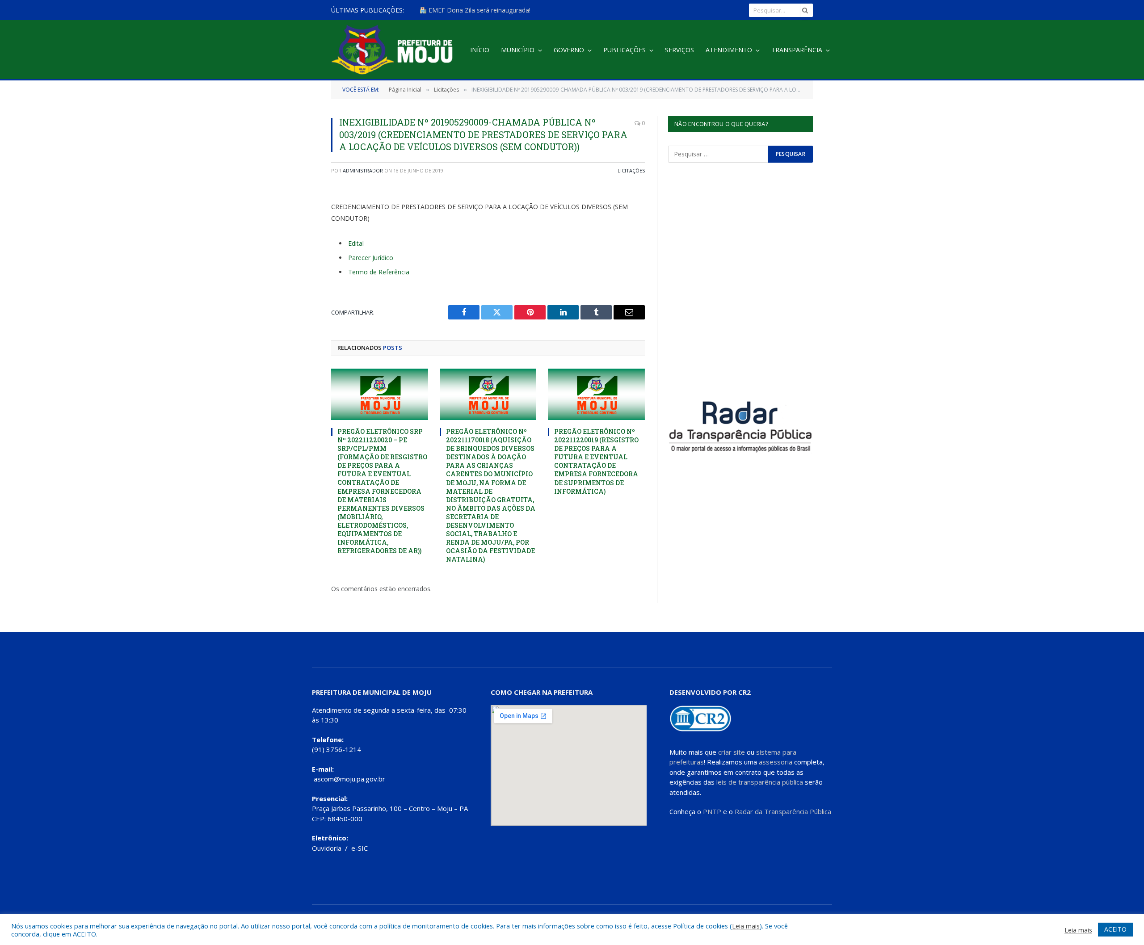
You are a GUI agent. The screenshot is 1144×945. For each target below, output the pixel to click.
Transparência (796, 50)
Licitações (631, 170)
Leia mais (746, 925)
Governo (569, 50)
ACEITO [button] (1115, 929)
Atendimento (729, 50)
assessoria (775, 761)
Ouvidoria (326, 848)
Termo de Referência (378, 272)
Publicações (624, 50)
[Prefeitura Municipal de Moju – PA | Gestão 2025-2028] (394, 50)
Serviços (679, 50)
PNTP (712, 811)
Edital (356, 243)
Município (517, 50)
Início (479, 50)
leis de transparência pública (759, 781)
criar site (731, 752)
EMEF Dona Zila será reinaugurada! (478, 10)
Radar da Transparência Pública (783, 811)
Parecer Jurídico (370, 257)
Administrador (363, 170)
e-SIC (359, 848)
